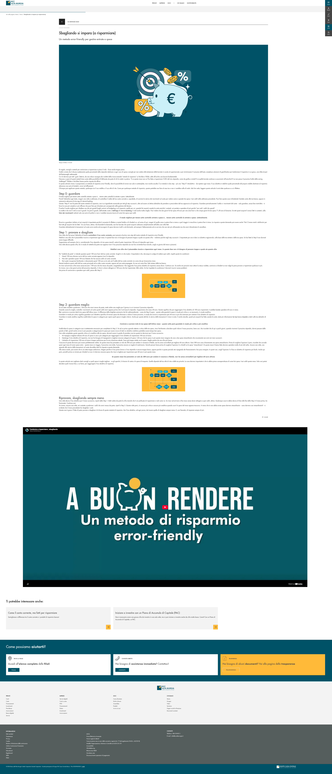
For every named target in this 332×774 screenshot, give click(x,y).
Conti (7, 699)
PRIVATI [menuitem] (154, 3)
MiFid (88, 734)
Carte (7, 701)
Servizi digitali (63, 699)
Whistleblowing (90, 748)
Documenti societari (172, 711)
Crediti (83, 766)
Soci (114, 696)
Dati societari (9, 734)
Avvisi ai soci (117, 708)
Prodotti (115, 706)
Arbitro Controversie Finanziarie (21, 746)
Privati (8, 696)
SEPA (7, 755)
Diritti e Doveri (117, 701)
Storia (168, 699)
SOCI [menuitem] (169, 3)
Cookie (8, 741)
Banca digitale (10, 713)
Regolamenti (9, 753)
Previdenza (9, 708)
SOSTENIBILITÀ (191, 3)
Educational (9, 750)
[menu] (174, 3)
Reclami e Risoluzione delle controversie (16, 743)
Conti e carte (63, 701)
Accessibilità (89, 746)
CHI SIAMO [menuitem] (180, 3)
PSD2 (7, 758)
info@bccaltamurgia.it (177, 736)
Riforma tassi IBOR (91, 750)
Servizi (8, 715)
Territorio (169, 706)
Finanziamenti (10, 703)
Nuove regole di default (92, 739)
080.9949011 (176, 733)
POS (61, 703)
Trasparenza (9, 736)
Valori (168, 703)
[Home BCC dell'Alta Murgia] (14, 3)
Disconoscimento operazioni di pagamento (104, 755)
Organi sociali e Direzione (174, 708)
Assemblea (116, 703)
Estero (61, 708)
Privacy (8, 739)
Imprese (62, 696)
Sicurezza (8, 748)
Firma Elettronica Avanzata (100, 736)
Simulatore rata (90, 753)
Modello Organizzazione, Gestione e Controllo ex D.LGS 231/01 (104, 743)
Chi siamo (170, 696)
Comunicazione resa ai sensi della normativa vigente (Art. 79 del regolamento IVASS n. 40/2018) (113, 741)
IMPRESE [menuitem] (162, 3)
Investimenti (9, 706)
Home (16, 14)
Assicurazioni (9, 711)
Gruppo (169, 701)
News (21, 14)
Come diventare (117, 699)
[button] (328, 3)
